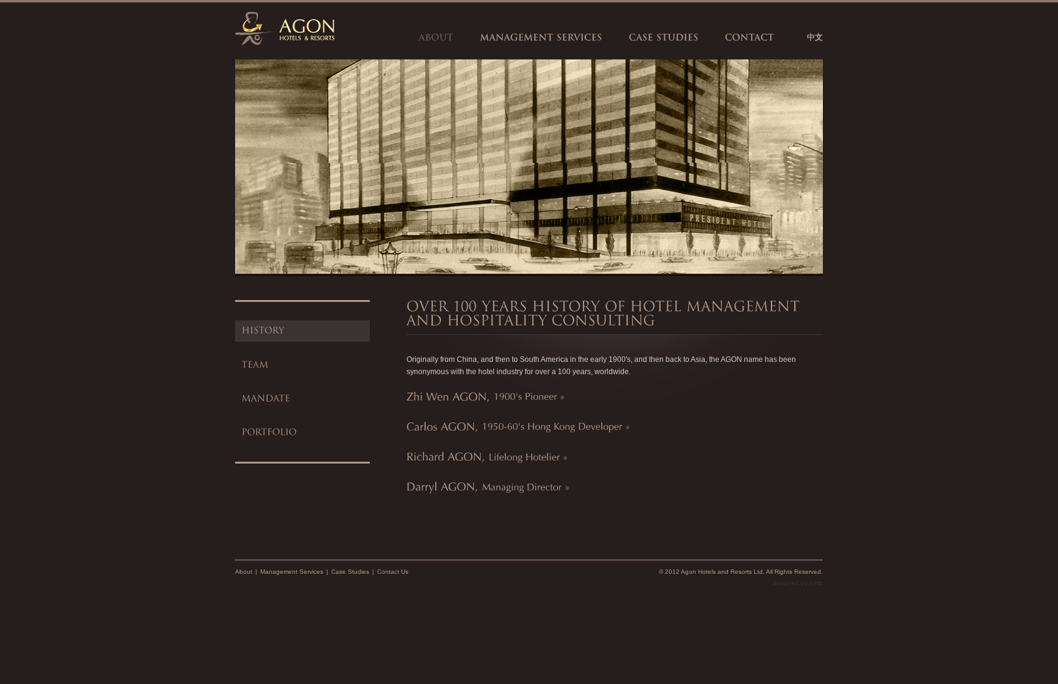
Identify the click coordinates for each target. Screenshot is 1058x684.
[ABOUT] (436, 37)
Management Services (291, 571)
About (243, 571)
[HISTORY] (302, 331)
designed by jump (798, 582)
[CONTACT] (750, 37)
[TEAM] (302, 364)
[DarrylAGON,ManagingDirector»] (488, 486)
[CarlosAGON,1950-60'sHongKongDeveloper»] (519, 426)
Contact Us (392, 571)
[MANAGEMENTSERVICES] (541, 37)
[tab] (615, 396)
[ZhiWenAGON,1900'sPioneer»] (486, 395)
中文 (815, 37)
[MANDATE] (302, 399)
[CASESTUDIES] (664, 37)
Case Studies (350, 571)
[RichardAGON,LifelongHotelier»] (487, 456)
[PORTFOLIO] (302, 432)
